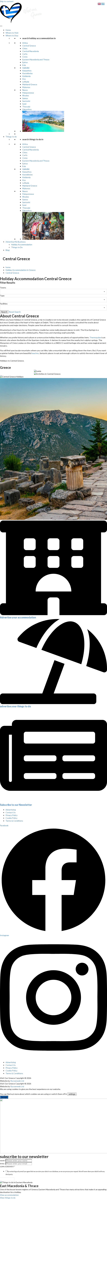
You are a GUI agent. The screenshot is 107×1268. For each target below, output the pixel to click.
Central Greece (29, 45)
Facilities (4, 303)
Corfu (24, 54)
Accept (4, 1097)
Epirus (25, 62)
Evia (24, 65)
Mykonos (26, 87)
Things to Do (17, 247)
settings (72, 1094)
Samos (25, 98)
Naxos (25, 90)
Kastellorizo (27, 73)
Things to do (11, 136)
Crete (24, 57)
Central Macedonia (30, 51)
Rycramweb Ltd (17, 1081)
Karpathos (26, 70)
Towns (3, 287)
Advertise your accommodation (18, 617)
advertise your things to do (15, 706)
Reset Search (15, 312)
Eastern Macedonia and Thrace (35, 59)
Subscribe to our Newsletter (16, 804)
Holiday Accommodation (21, 244)
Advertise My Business (16, 242)
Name (3, 1161)
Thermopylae (95, 337)
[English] (99, 3)
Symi (24, 104)
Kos (24, 79)
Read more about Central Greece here (17, 372)
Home (8, 30)
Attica (25, 43)
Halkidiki (25, 68)
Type (2, 295)
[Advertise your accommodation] (53, 614)
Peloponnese (28, 93)
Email (3, 1164)
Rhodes (25, 95)
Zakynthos (27, 109)
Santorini (26, 101)
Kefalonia (26, 76)
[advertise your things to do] (53, 703)
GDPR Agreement (7, 1166)
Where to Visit (12, 33)
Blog (7, 250)
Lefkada (25, 81)
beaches (35, 353)
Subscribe (7, 1179)
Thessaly (26, 106)
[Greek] (103, 3)
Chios (24, 48)
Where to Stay (12, 35)
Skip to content (7, 1)
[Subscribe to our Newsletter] (53, 802)
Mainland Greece (29, 84)
